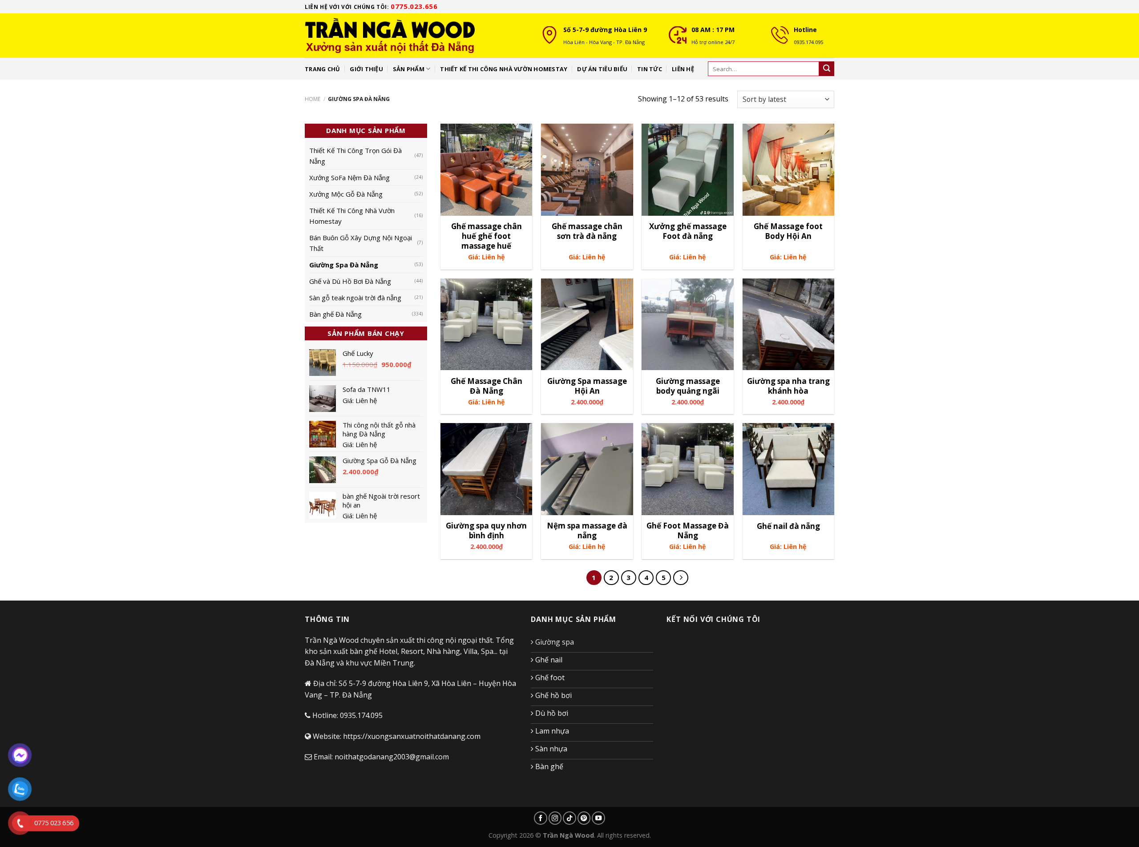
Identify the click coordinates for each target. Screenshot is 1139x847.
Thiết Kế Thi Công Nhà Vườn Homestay (352, 216)
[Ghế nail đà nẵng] (789, 469)
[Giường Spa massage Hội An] (587, 324)
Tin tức (649, 69)
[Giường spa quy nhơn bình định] (486, 469)
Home (312, 99)
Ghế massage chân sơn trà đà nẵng (587, 231)
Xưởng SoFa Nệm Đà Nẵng (349, 177)
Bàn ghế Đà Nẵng (335, 314)
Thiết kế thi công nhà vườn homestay (503, 69)
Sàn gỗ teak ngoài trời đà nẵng (355, 297)
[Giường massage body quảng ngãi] (688, 324)
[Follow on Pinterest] (584, 818)
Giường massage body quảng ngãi (688, 386)
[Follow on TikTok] (569, 818)
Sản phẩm (408, 69)
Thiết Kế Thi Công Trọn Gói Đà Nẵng (355, 155)
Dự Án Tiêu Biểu (602, 69)
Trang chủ (322, 69)
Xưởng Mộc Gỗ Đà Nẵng (346, 194)
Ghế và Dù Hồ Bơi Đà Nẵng (350, 281)
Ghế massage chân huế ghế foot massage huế (486, 236)
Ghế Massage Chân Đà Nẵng (486, 386)
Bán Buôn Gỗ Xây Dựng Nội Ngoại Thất (360, 243)
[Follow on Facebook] (540, 818)
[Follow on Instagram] (555, 818)
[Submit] (826, 69)
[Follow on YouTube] (598, 818)
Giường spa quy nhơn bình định (486, 530)
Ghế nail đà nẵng (788, 526)
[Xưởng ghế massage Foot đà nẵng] (688, 170)
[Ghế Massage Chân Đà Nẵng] (486, 324)
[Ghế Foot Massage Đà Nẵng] (688, 469)
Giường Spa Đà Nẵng (343, 264)
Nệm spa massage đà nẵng (587, 530)
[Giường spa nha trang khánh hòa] (789, 324)
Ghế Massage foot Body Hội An (788, 231)
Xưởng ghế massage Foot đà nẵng (688, 231)
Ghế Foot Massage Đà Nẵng (687, 530)
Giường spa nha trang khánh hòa (788, 386)
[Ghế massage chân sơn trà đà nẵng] (587, 170)
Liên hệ (683, 69)
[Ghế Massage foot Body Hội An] (789, 170)
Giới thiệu (366, 69)
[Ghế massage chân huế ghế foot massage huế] (486, 170)
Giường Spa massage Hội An (587, 386)
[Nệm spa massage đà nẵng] (587, 469)
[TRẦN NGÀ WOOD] (416, 35)
